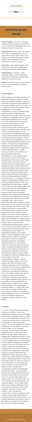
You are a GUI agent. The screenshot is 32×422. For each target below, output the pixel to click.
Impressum (12, 415)
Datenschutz (20, 415)
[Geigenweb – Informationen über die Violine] (16, 7)
